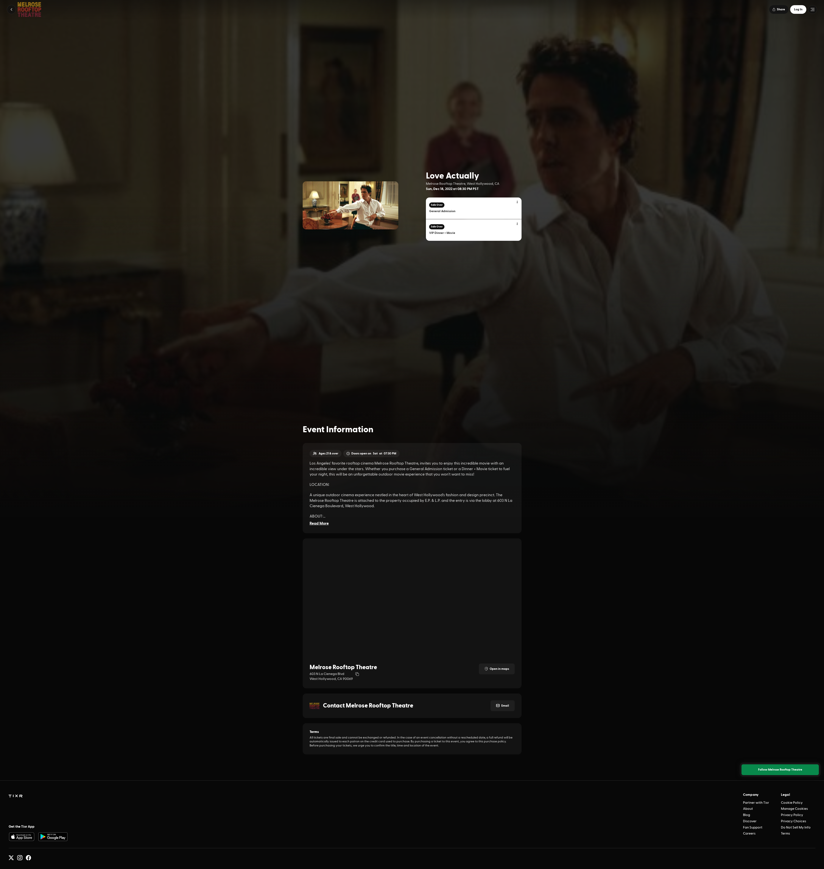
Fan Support (752, 827)
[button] (11, 9)
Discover (750, 821)
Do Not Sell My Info (796, 827)
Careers (749, 833)
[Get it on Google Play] (53, 836)
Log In (798, 9)
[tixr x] (11, 857)
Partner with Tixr (756, 802)
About (748, 808)
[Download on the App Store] (21, 836)
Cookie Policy (792, 802)
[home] (15, 796)
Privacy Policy (792, 815)
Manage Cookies (794, 808)
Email (505, 705)
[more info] (517, 202)
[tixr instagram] (19, 857)
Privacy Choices (793, 821)
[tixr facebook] (28, 857)
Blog (746, 815)
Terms (785, 833)
